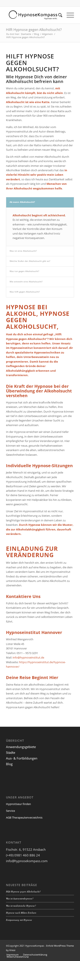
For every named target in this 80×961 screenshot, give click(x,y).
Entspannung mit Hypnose (19, 919)
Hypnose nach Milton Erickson (21, 912)
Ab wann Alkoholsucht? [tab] (22, 201)
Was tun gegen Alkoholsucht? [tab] (24, 271)
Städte (10, 752)
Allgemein (47, 34)
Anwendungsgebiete (21, 747)
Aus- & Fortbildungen (21, 758)
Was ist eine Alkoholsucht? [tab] (23, 250)
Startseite (26, 34)
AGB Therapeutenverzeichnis (24, 817)
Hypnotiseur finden (18, 804)
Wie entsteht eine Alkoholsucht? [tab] (26, 281)
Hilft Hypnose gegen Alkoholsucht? (34, 29)
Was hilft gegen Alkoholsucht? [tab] (25, 291)
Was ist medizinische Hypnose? (21, 905)
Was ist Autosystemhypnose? (19, 898)
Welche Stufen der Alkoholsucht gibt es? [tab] (30, 261)
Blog (36, 34)
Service (10, 811)
